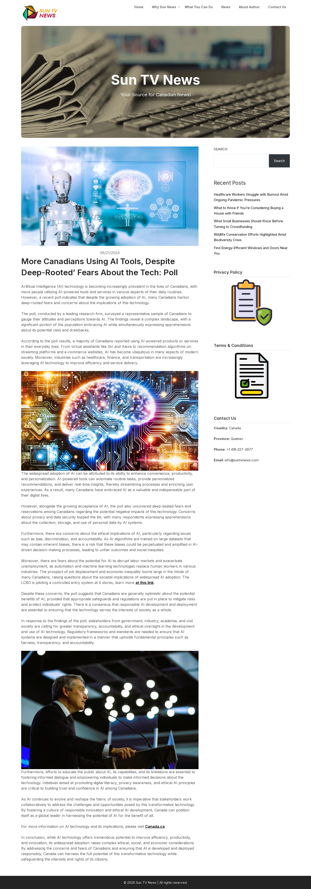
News (225, 7)
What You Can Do (199, 7)
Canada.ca (155, 826)
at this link (144, 582)
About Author (249, 7)
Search (220, 149)
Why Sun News (164, 7)
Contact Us (277, 7)
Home (138, 7)
